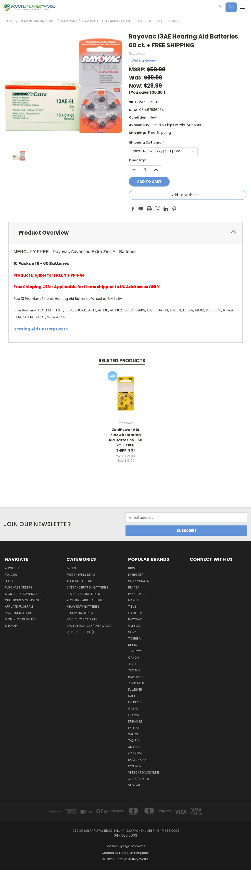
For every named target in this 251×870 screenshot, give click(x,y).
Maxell (133, 600)
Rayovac (135, 619)
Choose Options (125, 397)
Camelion (135, 613)
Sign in (10, 619)
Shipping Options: (146, 142)
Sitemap (11, 626)
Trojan (134, 670)
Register (29, 619)
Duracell (135, 721)
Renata (133, 587)
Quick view (125, 388)
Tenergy (134, 651)
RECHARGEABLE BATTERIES (85, 600)
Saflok (133, 734)
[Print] (149, 208)
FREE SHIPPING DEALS (81, 575)
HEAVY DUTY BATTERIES (82, 606)
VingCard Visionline (143, 772)
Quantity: (137, 160)
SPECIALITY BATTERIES (82, 619)
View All (134, 785)
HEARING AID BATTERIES (83, 594)
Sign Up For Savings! (21, 594)
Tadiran (134, 740)
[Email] (140, 208)
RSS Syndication (18, 613)
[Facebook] (132, 208)
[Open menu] (243, 7)
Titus (132, 606)
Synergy (134, 766)
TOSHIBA (134, 638)
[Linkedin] (165, 208)
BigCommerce (134, 846)
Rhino (132, 645)
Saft (131, 696)
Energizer (135, 575)
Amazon (134, 747)
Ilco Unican (137, 760)
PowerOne (136, 677)
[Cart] (231, 7)
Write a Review (144, 60)
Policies (11, 575)
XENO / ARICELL (139, 779)
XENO (132, 664)
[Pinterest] (174, 208)
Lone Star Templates (134, 853)
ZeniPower (136, 683)
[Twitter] (157, 208)
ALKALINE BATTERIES (80, 581)
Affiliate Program (19, 606)
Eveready (135, 702)
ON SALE (72, 568)
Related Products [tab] (122, 360)
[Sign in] (220, 7)
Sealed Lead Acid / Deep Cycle (88, 626)
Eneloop (134, 728)
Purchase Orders (18, 587)
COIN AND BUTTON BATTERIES (87, 587)
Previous (244, 855)
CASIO (133, 709)
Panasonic (136, 594)
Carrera (135, 753)
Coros (133, 715)
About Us (12, 568)
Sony (132, 632)
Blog (9, 581)
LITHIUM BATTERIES (79, 613)
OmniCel (134, 626)
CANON (133, 658)
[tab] (125, 232)
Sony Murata (138, 581)
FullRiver (135, 689)
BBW (131, 568)
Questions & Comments (23, 600)
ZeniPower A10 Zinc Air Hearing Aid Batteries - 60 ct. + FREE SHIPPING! (125, 440)
